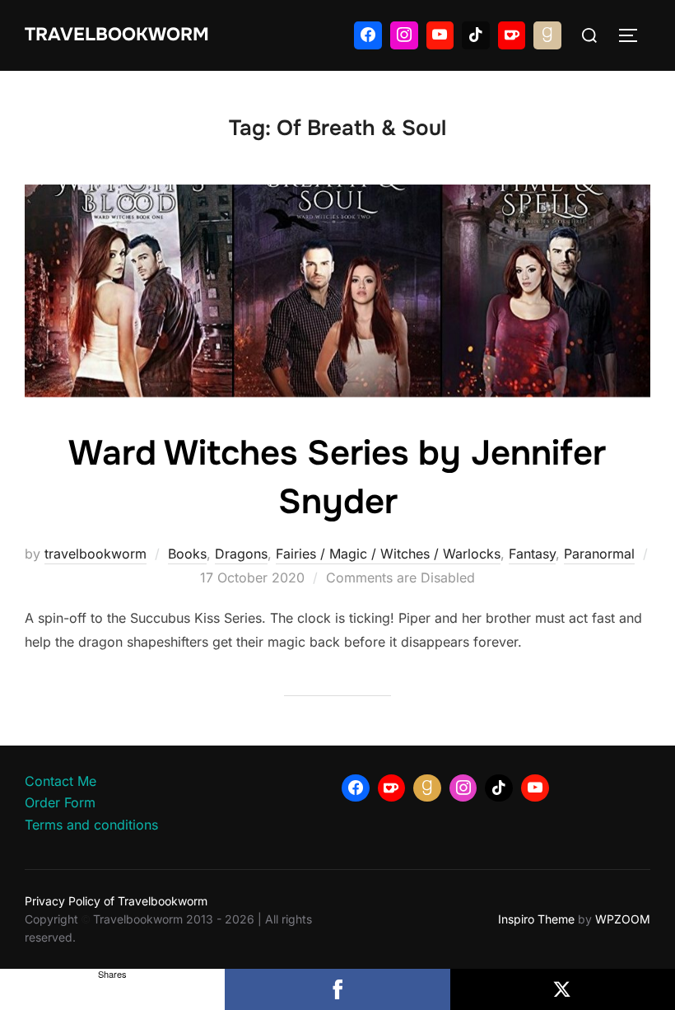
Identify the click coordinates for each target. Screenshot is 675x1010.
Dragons (241, 553)
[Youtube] (440, 35)
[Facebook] (368, 35)
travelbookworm (95, 553)
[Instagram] (404, 35)
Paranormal (599, 553)
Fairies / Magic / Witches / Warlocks (388, 553)
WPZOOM (622, 919)
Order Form (60, 802)
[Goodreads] (547, 35)
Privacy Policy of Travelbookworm (116, 901)
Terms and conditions (91, 824)
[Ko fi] (512, 35)
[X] (562, 989)
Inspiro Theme (536, 919)
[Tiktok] (476, 35)
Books (187, 553)
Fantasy (532, 553)
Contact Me (60, 781)
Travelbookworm (117, 34)
